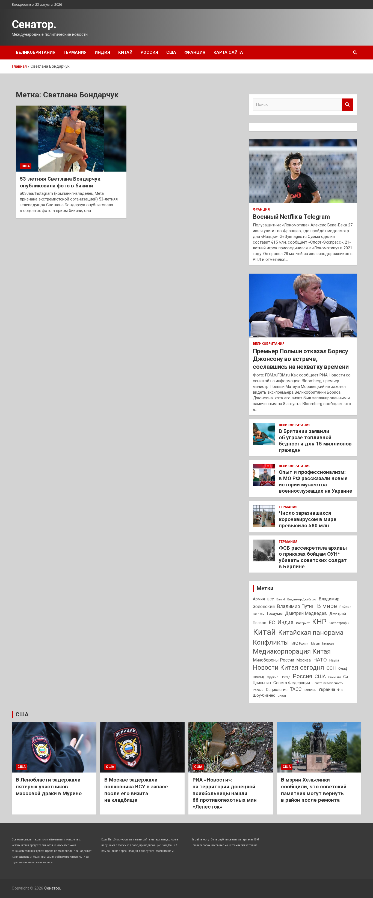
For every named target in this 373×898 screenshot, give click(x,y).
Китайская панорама (311, 632)
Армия (259, 599)
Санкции (334, 677)
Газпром (259, 614)
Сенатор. (34, 24)
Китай (125, 52)
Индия (102, 52)
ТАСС (295, 689)
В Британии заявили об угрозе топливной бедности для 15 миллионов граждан (315, 440)
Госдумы (275, 613)
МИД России (300, 643)
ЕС (272, 622)
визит (282, 696)
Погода (285, 677)
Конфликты (271, 642)
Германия (75, 52)
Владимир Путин (296, 606)
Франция (194, 52)
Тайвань (310, 690)
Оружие (272, 677)
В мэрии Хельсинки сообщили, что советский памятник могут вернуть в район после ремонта (314, 790)
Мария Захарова (322, 643)
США (171, 52)
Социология (277, 689)
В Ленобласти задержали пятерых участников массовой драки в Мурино (49, 786)
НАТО (320, 660)
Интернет (303, 623)
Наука (334, 660)
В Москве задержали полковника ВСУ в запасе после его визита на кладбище (136, 790)
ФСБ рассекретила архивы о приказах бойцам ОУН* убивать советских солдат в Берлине (313, 557)
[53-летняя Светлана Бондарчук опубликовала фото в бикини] (71, 138)
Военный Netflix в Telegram (291, 216)
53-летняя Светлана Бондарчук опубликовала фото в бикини (60, 182)
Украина (326, 689)
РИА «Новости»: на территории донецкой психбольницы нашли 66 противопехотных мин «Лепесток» (225, 793)
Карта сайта (228, 52)
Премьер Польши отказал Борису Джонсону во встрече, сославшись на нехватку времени (301, 359)
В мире (327, 606)
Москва (304, 660)
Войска (345, 607)
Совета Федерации (291, 682)
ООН (331, 668)
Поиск (347, 104)
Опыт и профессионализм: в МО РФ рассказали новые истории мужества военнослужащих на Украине (315, 481)
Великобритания (35, 52)
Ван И (280, 599)
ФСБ (340, 690)
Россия (149, 52)
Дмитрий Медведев (306, 613)
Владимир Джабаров (301, 599)
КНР (319, 622)
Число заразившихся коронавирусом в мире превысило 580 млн (307, 519)
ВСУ (270, 599)
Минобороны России (273, 660)
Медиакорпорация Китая (292, 651)
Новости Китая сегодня (288, 667)
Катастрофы (339, 623)
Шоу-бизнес (264, 695)
